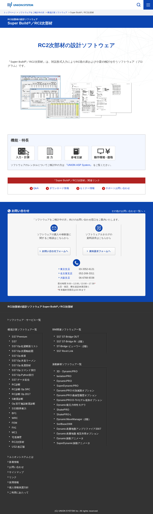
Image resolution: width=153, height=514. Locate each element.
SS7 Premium (19, 336)
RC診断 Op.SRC (21, 389)
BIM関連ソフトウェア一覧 (66, 329)
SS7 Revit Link (65, 351)
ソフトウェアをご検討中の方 (32, 12)
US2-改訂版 (18, 447)
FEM (14, 423)
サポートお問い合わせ (118, 188)
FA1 (14, 427)
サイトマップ (16, 472)
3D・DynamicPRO (67, 371)
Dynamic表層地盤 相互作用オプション (78, 433)
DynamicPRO (64, 381)
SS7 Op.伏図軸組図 (22, 351)
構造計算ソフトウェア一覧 (22, 329)
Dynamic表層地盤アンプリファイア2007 (79, 429)
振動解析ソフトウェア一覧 (67, 364)
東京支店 (65, 269)
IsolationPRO (64, 376)
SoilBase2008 (64, 424)
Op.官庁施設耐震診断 (23, 403)
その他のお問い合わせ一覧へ (127, 211)
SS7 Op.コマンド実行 (24, 370)
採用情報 (14, 482)
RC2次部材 (18, 442)
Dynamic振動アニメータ (70, 438)
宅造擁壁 (17, 437)
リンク (12, 477)
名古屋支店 (66, 273)
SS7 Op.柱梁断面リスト (25, 346)
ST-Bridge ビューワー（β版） (73, 346)
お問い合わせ (16, 467)
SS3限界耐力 (19, 408)
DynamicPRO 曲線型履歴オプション (77, 395)
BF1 (14, 413)
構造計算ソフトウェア (57, 12)
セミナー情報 (87, 188)
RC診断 (16, 384)
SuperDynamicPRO (67, 385)
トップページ (10, 12)
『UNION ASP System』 (79, 165)
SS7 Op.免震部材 (21, 365)
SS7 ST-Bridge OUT (68, 336)
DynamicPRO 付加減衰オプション (75, 390)
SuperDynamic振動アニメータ (73, 443)
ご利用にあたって (19, 492)
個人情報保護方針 (19, 487)
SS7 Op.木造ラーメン (24, 360)
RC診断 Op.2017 (21, 394)
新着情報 (14, 462)
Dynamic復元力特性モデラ (71, 405)
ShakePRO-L (64, 414)
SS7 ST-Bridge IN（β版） (71, 341)
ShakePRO (63, 409)
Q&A (36, 188)
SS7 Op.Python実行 (23, 375)
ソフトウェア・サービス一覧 (25, 320)
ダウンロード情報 (59, 188)
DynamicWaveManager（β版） (74, 419)
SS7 (14, 341)
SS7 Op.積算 (19, 356)
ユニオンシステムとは (21, 457)
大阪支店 (65, 278)
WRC (15, 418)
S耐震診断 (17, 399)
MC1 (14, 432)
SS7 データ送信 (20, 380)
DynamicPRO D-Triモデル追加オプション (79, 400)
